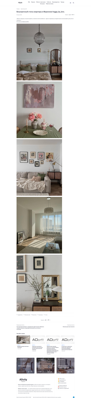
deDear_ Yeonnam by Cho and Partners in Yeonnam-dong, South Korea (45, 367)
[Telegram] (73, 397)
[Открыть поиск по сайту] (73, 3)
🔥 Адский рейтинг (62, 380)
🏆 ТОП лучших (61, 378)
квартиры (41, 314)
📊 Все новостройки (62, 382)
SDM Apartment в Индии (24, 365)
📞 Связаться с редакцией (63, 388)
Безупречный (27, 314)
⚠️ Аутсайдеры (61, 381)
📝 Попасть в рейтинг (62, 385)
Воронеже (34, 314)
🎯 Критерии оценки (62, 386)
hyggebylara (20, 314)
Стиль (46, 314)
